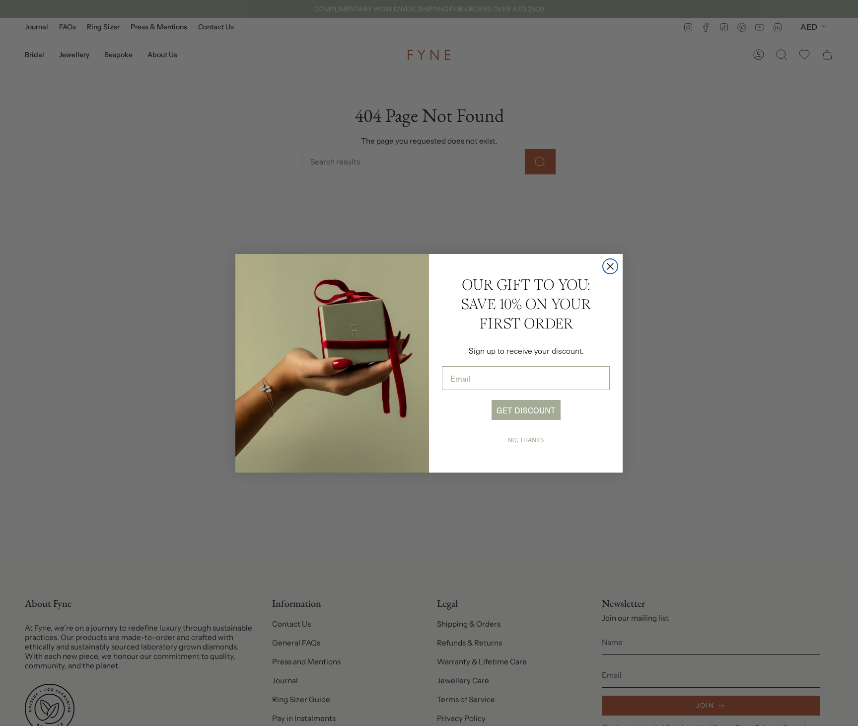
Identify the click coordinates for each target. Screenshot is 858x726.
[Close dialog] (610, 266)
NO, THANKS (526, 439)
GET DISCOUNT (526, 410)
